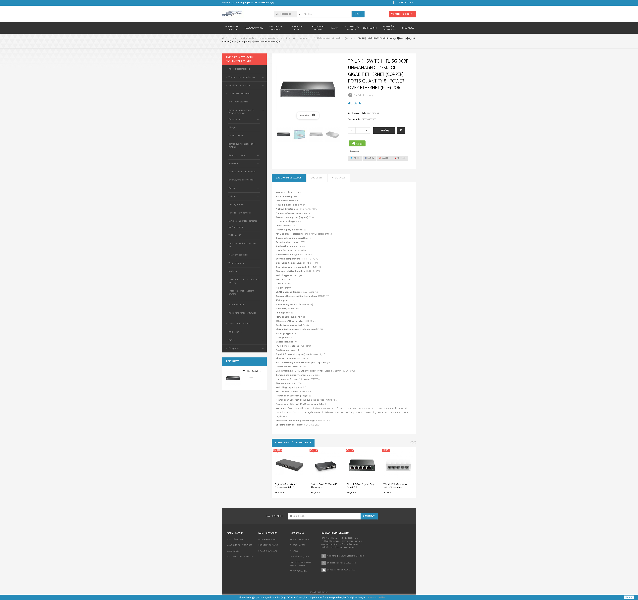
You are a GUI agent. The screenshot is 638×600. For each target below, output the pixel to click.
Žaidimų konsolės (236, 204)
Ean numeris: (354, 119)
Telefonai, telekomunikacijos (241, 77)
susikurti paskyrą (264, 3)
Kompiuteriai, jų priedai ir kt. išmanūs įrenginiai (241, 112)
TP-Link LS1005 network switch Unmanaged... (395, 486)
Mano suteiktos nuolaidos (239, 545)
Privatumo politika (299, 571)
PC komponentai (236, 304)
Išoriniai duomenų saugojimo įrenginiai (241, 145)
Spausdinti (354, 151)
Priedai (231, 188)
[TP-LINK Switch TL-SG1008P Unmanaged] (233, 378)
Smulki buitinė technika (239, 85)
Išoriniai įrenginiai (236, 135)
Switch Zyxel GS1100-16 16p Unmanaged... (324, 486)
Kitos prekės (233, 348)
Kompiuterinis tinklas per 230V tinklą (242, 245)
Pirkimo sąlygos (297, 545)
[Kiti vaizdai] (281, 91)
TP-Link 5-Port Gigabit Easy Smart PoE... (360, 486)
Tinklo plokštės (235, 235)
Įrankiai (231, 340)
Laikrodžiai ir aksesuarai (239, 323)
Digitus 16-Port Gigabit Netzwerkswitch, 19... (286, 486)
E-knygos (232, 127)
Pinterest (401, 158)
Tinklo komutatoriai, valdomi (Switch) (241, 292)
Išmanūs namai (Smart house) (242, 171)
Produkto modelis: (357, 113)
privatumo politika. (376, 597)
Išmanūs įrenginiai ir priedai (241, 180)
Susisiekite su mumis (268, 545)
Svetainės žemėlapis (267, 551)
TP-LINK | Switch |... (252, 371)
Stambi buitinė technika (239, 93)
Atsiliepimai (339, 178)
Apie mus (294, 551)
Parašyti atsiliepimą (363, 95)
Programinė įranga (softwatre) (242, 313)
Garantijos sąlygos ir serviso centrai (300, 564)
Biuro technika (235, 332)
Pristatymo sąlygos (299, 539)
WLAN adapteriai (236, 263)
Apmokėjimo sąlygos (299, 556)
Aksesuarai (233, 163)
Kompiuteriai (234, 119)
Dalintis (370, 158)
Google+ (385, 158)
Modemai (232, 271)
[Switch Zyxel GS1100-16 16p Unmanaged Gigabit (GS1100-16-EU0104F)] (325, 465)
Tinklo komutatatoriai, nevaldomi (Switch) (243, 281)
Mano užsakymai (235, 539)
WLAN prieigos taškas (238, 255)
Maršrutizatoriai (235, 227)
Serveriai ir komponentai (239, 213)
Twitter (356, 158)
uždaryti (629, 597)
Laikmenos (233, 196)
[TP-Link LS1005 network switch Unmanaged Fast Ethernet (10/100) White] (398, 465)
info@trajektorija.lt (346, 569)
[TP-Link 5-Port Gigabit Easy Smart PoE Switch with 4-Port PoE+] (361, 465)
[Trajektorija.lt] (244, 13)
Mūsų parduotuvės (267, 539)
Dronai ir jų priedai (236, 155)
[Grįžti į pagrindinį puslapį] (223, 38)
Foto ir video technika (238, 102)
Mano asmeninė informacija (240, 556)
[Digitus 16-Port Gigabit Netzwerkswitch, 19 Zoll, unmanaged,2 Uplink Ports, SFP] (289, 465)
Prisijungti (244, 3)
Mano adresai (233, 551)
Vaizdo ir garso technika (239, 69)
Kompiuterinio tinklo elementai (242, 221)
